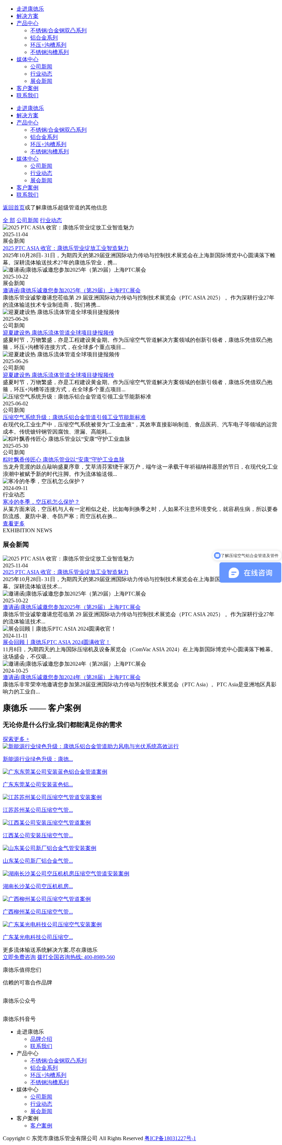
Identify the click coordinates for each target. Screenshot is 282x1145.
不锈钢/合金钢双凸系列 (58, 30)
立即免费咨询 (19, 957)
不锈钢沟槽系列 (49, 52)
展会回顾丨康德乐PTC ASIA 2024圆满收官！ (57, 642)
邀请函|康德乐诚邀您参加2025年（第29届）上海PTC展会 (72, 290)
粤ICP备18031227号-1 (170, 1138)
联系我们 (28, 95)
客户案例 (28, 88)
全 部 (9, 220)
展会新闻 (41, 81)
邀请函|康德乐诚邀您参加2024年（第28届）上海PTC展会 (72, 677)
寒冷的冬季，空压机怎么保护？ (41, 502)
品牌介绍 (41, 1039)
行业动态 (41, 74)
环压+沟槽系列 (48, 45)
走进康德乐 (30, 9)
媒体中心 (28, 59)
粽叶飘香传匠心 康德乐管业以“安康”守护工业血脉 (63, 459)
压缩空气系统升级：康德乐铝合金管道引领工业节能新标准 (74, 417)
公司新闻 (41, 66)
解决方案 (28, 16)
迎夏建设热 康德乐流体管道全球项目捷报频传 (58, 333)
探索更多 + (16, 739)
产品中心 (28, 23)
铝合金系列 (44, 38)
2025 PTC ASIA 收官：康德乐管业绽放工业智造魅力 (66, 248)
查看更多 (14, 523)
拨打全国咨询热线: (76, 957)
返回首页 (14, 207)
